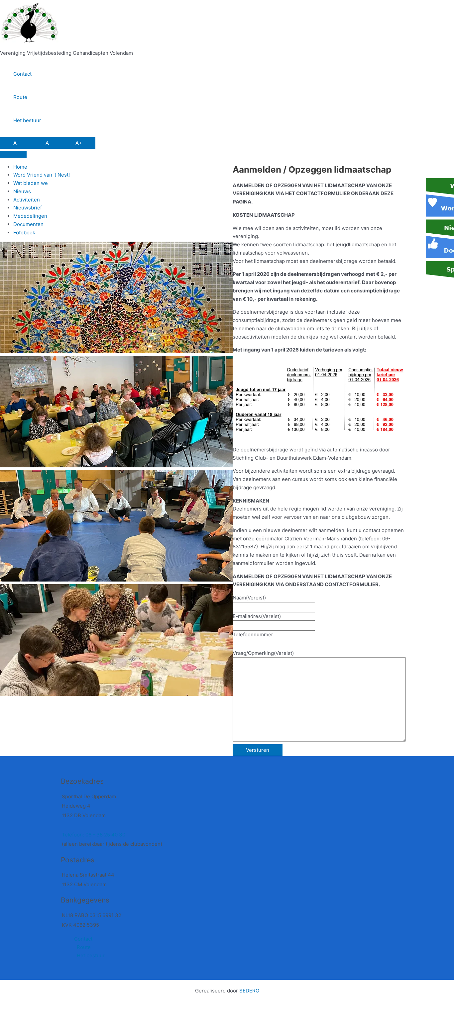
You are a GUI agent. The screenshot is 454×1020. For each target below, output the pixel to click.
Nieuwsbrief (27, 207)
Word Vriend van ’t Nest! (41, 175)
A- (16, 143)
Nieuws (22, 191)
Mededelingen (30, 216)
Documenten (28, 224)
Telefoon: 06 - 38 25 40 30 (93, 834)
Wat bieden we (30, 183)
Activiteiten (26, 199)
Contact (22, 74)
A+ (78, 143)
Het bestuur (27, 120)
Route (20, 97)
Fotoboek (24, 232)
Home (20, 167)
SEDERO (249, 990)
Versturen (257, 750)
